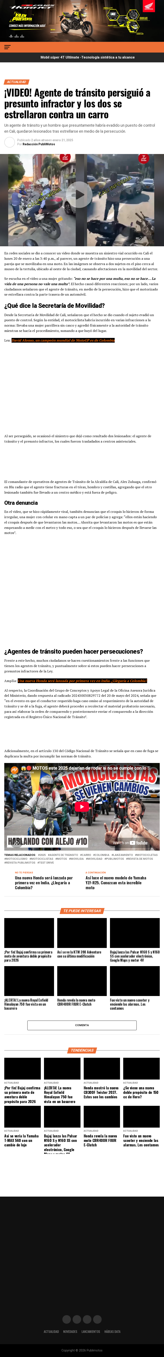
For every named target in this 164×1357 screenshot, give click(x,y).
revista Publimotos (20, 862)
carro (86, 855)
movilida (77, 859)
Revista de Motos (140, 859)
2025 (43, 855)
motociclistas (42, 859)
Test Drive (46, 862)
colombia (102, 855)
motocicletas (147, 855)
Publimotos (115, 859)
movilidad (95, 859)
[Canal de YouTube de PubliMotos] (97, 1319)
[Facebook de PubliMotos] (66, 1319)
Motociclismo (16, 859)
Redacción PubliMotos (39, 144)
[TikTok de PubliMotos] (87, 1319)
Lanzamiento (123, 855)
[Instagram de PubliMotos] (77, 1319)
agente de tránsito (64, 855)
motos (62, 859)
